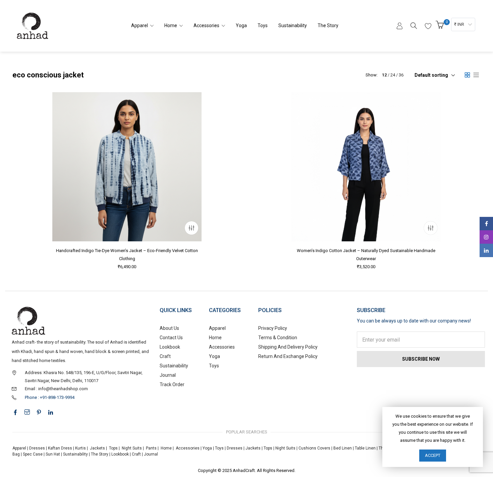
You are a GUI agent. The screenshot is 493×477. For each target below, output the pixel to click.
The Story (99, 454)
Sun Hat (53, 454)
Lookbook (170, 347)
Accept (432, 455)
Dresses (37, 448)
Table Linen (365, 448)
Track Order (172, 384)
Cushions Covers (314, 448)
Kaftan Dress (60, 448)
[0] (441, 26)
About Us (169, 328)
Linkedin (486, 250)
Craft (165, 356)
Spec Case (33, 454)
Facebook (486, 223)
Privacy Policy (272, 328)
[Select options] (191, 228)
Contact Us (171, 337)
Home (215, 337)
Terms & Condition (277, 337)
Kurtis (80, 448)
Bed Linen (342, 448)
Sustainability (174, 365)
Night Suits (132, 448)
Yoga (214, 356)
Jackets (97, 448)
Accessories (222, 347)
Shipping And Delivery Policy (288, 347)
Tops (113, 448)
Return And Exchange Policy (288, 356)
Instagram (486, 237)
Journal (168, 375)
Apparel (217, 328)
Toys (214, 365)
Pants (151, 448)
